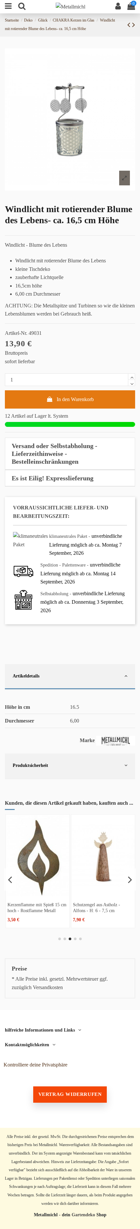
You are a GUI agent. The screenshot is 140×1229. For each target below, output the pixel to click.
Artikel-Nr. (16, 333)
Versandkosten (48, 987)
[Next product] (133, 25)
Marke (87, 740)
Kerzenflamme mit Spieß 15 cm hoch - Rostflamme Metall (36, 907)
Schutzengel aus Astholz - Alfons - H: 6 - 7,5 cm (96, 907)
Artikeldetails (26, 675)
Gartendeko (83, 1214)
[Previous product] (129, 25)
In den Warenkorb (75, 399)
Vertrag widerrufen (70, 1094)
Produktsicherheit (30, 765)
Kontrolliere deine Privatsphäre (35, 1064)
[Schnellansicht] (38, 894)
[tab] (70, 454)
